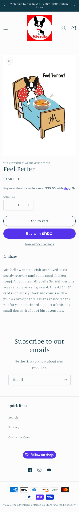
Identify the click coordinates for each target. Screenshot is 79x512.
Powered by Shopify (64, 504)
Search (13, 417)
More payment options (39, 244)
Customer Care (19, 437)
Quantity (9, 196)
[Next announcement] (74, 5)
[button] (5, 28)
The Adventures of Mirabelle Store (32, 504)
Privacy (13, 427)
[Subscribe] (65, 380)
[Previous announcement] (4, 5)
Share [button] (12, 256)
